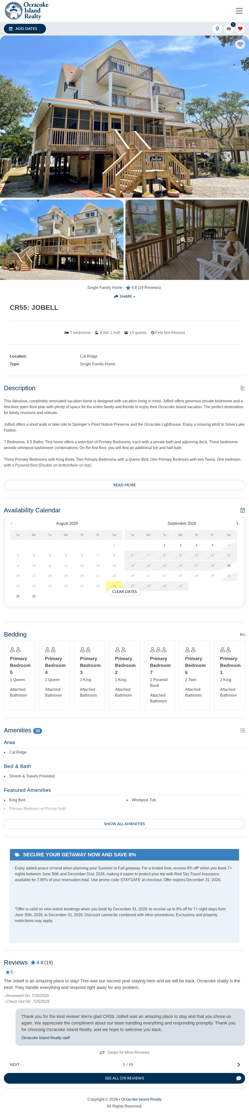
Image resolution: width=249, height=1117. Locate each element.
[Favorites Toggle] (240, 29)
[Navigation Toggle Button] (239, 11)
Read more (124, 485)
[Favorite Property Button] (240, 44)
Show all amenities (124, 824)
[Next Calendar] (237, 523)
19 (229, 565)
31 (34, 596)
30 (18, 596)
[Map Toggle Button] (217, 29)
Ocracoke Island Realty (141, 1099)
